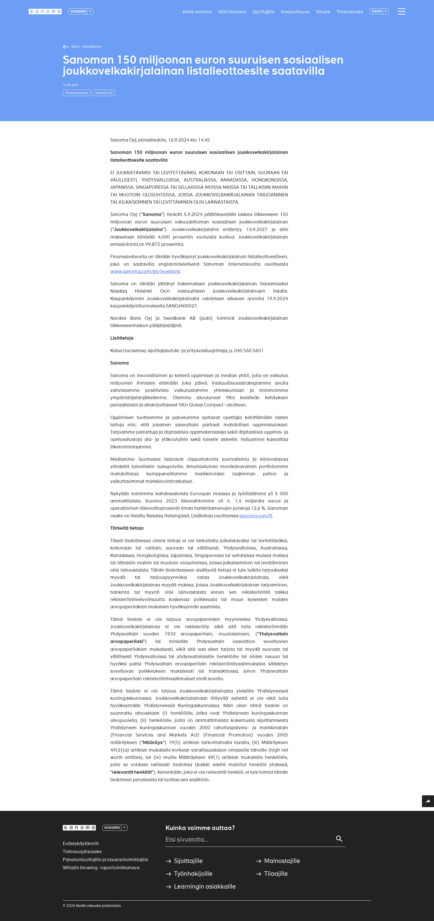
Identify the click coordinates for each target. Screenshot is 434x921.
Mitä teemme (232, 11)
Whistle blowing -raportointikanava (101, 867)
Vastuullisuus (295, 11)
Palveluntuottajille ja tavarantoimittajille (105, 859)
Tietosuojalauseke (82, 851)
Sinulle (323, 11)
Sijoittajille (264, 11)
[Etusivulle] (45, 11)
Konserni (78, 11)
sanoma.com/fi (255, 516)
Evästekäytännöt (81, 843)
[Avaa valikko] (400, 12)
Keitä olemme (197, 11)
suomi (377, 11)
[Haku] (339, 839)
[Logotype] (79, 828)
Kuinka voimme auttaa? (200, 828)
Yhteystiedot (350, 11)
